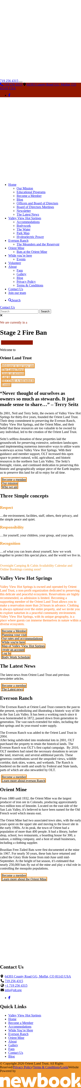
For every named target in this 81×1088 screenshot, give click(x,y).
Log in (6, 377)
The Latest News (13, 369)
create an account (13, 373)
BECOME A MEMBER (18, 380)
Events (6, 384)
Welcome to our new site (18, 366)
